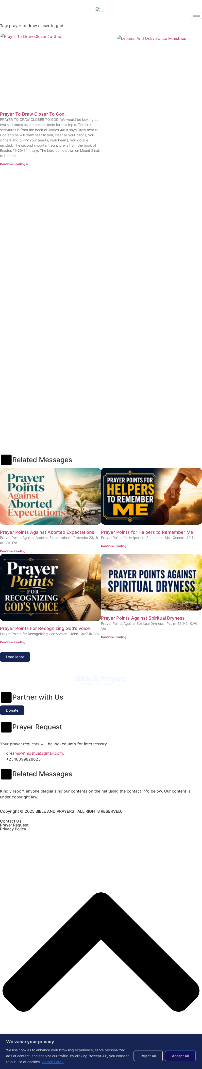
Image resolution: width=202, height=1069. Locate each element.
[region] (101, 1051)
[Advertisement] (101, 206)
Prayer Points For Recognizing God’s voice (45, 628)
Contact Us (10, 821)
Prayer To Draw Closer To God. (33, 114)
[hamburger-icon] (196, 15)
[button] (15, 657)
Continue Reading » (14, 164)
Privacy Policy (13, 828)
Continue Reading (12, 551)
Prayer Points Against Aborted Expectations (47, 532)
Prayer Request (14, 825)
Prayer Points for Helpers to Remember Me (147, 532)
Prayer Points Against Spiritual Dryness (143, 618)
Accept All (180, 1056)
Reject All (148, 1056)
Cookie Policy (53, 1062)
